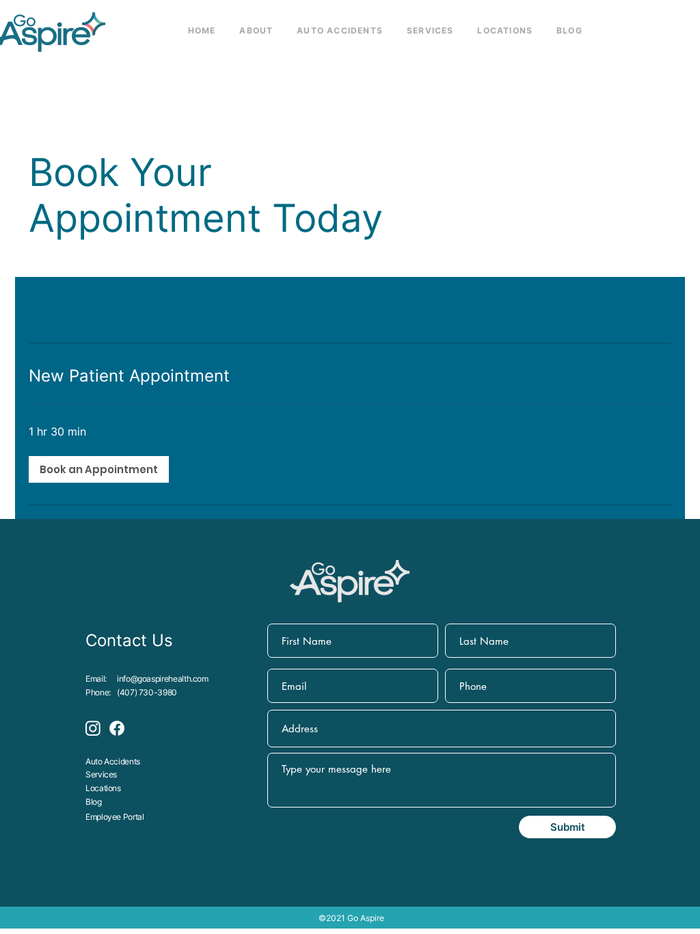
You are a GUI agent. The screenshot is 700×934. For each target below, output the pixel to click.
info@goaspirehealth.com (162, 678)
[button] (99, 469)
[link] (350, 376)
